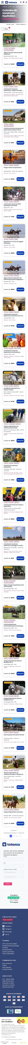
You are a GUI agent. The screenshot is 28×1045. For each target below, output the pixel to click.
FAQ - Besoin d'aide (8, 979)
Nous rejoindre (6, 967)
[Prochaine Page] (20, 836)
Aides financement (8, 981)
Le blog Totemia (7, 969)
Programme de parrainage (10, 946)
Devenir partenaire (8, 952)
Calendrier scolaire (8, 983)
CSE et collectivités (8, 954)
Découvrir (20, 64)
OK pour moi (23, 1042)
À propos (5, 948)
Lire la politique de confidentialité (9, 1037)
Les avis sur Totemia (8, 985)
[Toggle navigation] (2, 2)
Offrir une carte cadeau (9, 944)
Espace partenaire (8, 987)
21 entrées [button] (14, 831)
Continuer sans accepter (4, 1042)
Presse (4, 965)
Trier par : (16, 24)
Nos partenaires (7, 950)
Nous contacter (8, 920)
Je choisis (14, 1042)
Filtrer (7, 28)
